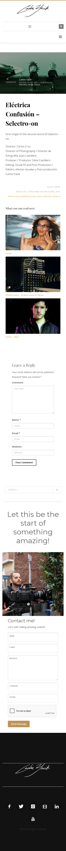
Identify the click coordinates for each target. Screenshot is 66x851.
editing (51, 192)
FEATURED (23, 85)
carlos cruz (21, 192)
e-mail (12, 647)
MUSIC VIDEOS (34, 85)
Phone (12, 697)
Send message (18, 723)
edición (43, 192)
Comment (17, 382)
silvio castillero (44, 196)
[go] (57, 490)
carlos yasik (33, 192)
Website (17, 446)
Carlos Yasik (25, 79)
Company (13, 686)
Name (16, 419)
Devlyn (9, 253)
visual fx (56, 196)
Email (16, 433)
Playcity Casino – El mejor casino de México (25, 295)
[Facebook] (9, 806)
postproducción (28, 196)
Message (13, 658)
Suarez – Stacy (12, 337)
